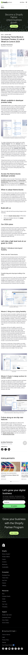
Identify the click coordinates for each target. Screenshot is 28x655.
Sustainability (5, 567)
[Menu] (26, 2)
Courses (4, 601)
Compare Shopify (6, 596)
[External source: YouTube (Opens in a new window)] (9, 649)
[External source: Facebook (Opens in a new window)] (2, 449)
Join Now (22, 2)
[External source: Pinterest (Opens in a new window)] (22, 649)
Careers (4, 559)
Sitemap (4, 642)
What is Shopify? (6, 554)
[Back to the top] (3, 545)
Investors (4, 562)
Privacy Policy (5, 639)
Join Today (14, 26)
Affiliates (4, 585)
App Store (4, 580)
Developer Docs (6, 575)
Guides (3, 599)
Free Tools (4, 604)
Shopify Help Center (7, 614)
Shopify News (8, 34)
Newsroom (4, 564)
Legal (3, 637)
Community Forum (6, 617)
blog (2, 34)
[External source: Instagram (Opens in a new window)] (12, 649)
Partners (4, 583)
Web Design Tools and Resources (8, 473)
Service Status (5, 622)
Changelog (4, 606)
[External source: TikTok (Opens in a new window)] (16, 649)
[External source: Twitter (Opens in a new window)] (5, 449)
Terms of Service (6, 634)
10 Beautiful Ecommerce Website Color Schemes (10, 476)
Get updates (14, 506)
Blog (3, 593)
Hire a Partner (5, 620)
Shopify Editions (6, 556)
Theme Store (5, 577)
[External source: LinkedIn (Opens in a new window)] (9, 449)
